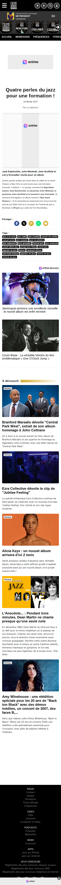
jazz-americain (52, 243)
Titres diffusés (30, 802)
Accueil (7, 37)
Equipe (30, 795)
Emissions (30, 799)
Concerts (30, 818)
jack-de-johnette (37, 240)
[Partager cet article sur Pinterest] (30, 224)
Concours (30, 843)
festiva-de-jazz (43, 254)
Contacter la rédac (30, 821)
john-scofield (33, 236)
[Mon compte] (57, 6)
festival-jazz (38, 243)
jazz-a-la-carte (9, 236)
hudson (22, 250)
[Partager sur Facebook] (16, 224)
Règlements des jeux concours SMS (30, 868)
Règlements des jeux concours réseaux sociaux (30, 865)
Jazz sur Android (30, 855)
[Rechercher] (50, 6)
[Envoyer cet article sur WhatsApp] (37, 224)
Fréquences (41, 37)
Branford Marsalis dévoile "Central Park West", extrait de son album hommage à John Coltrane (30, 426)
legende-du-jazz (10, 250)
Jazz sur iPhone (30, 852)
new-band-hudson (10, 254)
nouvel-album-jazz (10, 247)
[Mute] (53, 16)
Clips (30, 815)
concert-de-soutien (49, 236)
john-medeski (22, 240)
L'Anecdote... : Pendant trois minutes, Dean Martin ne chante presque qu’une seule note (27, 617)
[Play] (3, 25)
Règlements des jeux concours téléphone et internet (30, 871)
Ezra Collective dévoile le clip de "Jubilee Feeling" (28, 490)
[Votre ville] (37, 6)
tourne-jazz (43, 247)
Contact (30, 792)
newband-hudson (34, 250)
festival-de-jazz (9, 257)
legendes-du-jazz (27, 254)
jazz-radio (22, 236)
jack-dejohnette (9, 243)
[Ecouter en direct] (44, 6)
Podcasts (30, 830)
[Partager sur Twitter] (23, 224)
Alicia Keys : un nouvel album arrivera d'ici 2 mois (26, 553)
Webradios (22, 37)
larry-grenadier (24, 243)
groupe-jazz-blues (28, 247)
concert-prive (8, 240)
